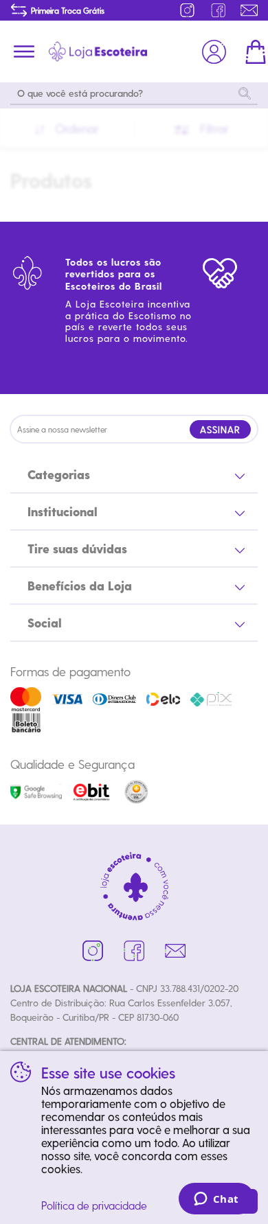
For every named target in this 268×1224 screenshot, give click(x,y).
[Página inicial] (98, 51)
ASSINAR (220, 429)
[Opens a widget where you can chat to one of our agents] (216, 1200)
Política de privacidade (94, 1205)
